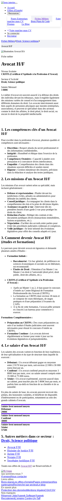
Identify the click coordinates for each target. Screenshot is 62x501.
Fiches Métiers (8, 41)
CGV (52, 490)
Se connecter (13, 33)
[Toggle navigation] (16, 3)
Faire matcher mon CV (20, 30)
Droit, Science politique (27, 41)
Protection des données (13, 490)
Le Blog (25, 24)
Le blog (41, 484)
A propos (6, 476)
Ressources (13, 13)
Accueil (11, 7)
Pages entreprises (43, 482)
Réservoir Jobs (9, 495)
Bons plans (7, 482)
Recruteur (12, 36)
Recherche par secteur (25, 484)
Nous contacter (19, 476)
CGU (47, 490)
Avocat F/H (14, 447)
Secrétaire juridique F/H (21, 460)
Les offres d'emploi (23, 482)
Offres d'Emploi (14, 10)
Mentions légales (35, 490)
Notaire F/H (14, 457)
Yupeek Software (26, 495)
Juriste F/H (13, 453)
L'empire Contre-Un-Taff (27, 498)
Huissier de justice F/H (20, 450)
